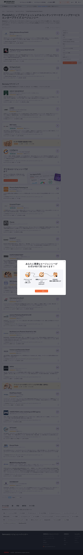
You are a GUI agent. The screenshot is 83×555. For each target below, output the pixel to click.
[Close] (64, 261)
